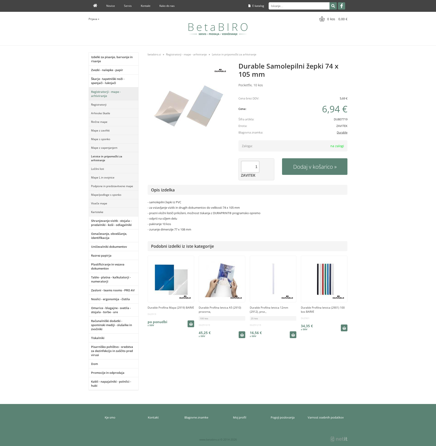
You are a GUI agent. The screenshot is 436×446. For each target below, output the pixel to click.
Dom (94, 364)
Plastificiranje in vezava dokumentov (107, 266)
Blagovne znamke (196, 417)
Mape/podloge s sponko (106, 195)
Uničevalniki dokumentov (109, 247)
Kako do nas (167, 6)
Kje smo (110, 417)
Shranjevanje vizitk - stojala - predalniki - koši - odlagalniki (111, 223)
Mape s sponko (100, 139)
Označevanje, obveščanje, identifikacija (109, 236)
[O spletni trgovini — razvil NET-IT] (338, 439)
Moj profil (239, 417)
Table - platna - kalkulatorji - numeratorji (111, 279)
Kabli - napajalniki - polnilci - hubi (111, 383)
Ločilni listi (97, 169)
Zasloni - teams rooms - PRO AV (113, 290)
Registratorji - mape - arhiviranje (106, 94)
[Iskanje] (333, 6)
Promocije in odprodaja (107, 373)
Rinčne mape (99, 122)
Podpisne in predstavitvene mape (112, 186)
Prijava (94, 19)
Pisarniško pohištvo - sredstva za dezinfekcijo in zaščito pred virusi (112, 351)
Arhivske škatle (100, 113)
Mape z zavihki (100, 130)
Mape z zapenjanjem (104, 148)
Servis (128, 6)
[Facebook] (341, 6)
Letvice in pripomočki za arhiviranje (106, 158)
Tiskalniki (97, 338)
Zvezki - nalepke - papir (107, 70)
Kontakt (145, 6)
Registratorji (99, 105)
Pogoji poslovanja (283, 417)
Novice (110, 6)
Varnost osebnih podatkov (326, 417)
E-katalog (258, 6)
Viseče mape (99, 203)
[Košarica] (332, 18)
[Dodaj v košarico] (190, 323)
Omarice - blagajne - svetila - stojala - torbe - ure (111, 310)
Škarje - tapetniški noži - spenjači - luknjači (107, 81)
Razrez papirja (101, 255)
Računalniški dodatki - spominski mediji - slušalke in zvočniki (111, 325)
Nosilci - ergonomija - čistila (110, 299)
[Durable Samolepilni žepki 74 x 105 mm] (188, 106)
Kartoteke (97, 212)
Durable (342, 132)
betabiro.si (154, 54)
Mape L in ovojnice (102, 177)
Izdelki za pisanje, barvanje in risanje (112, 59)
